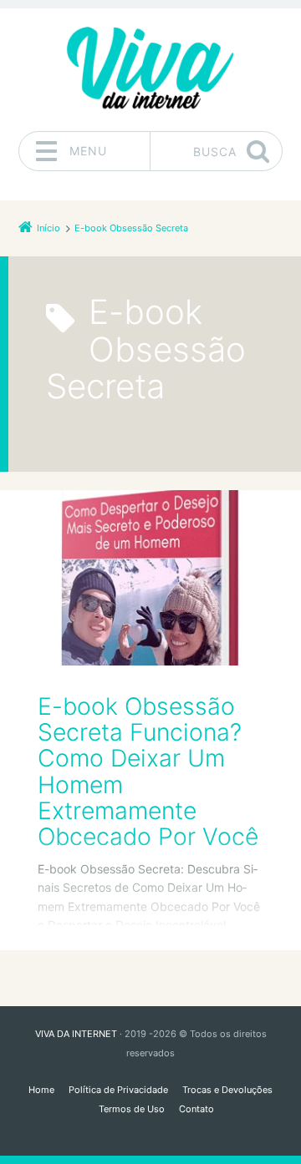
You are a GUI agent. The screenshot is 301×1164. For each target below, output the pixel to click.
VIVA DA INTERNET (76, 1034)
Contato (196, 1109)
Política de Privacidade (118, 1090)
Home (41, 1090)
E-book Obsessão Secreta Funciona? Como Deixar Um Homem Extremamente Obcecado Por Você (148, 772)
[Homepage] (150, 69)
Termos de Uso (132, 1109)
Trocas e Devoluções (227, 1090)
